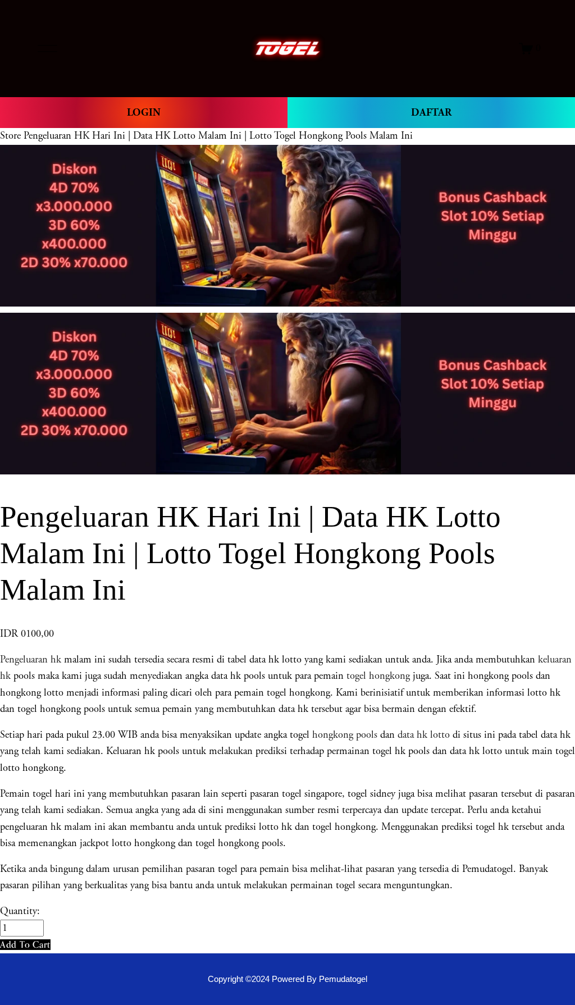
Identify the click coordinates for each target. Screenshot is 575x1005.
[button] (25, 944)
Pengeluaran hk (30, 659)
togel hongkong (378, 676)
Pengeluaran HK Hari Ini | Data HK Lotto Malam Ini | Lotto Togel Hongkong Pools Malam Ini (218, 136)
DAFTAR (431, 112)
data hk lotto (424, 735)
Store (10, 136)
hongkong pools (343, 735)
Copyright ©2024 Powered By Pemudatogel (287, 979)
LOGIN (144, 112)
